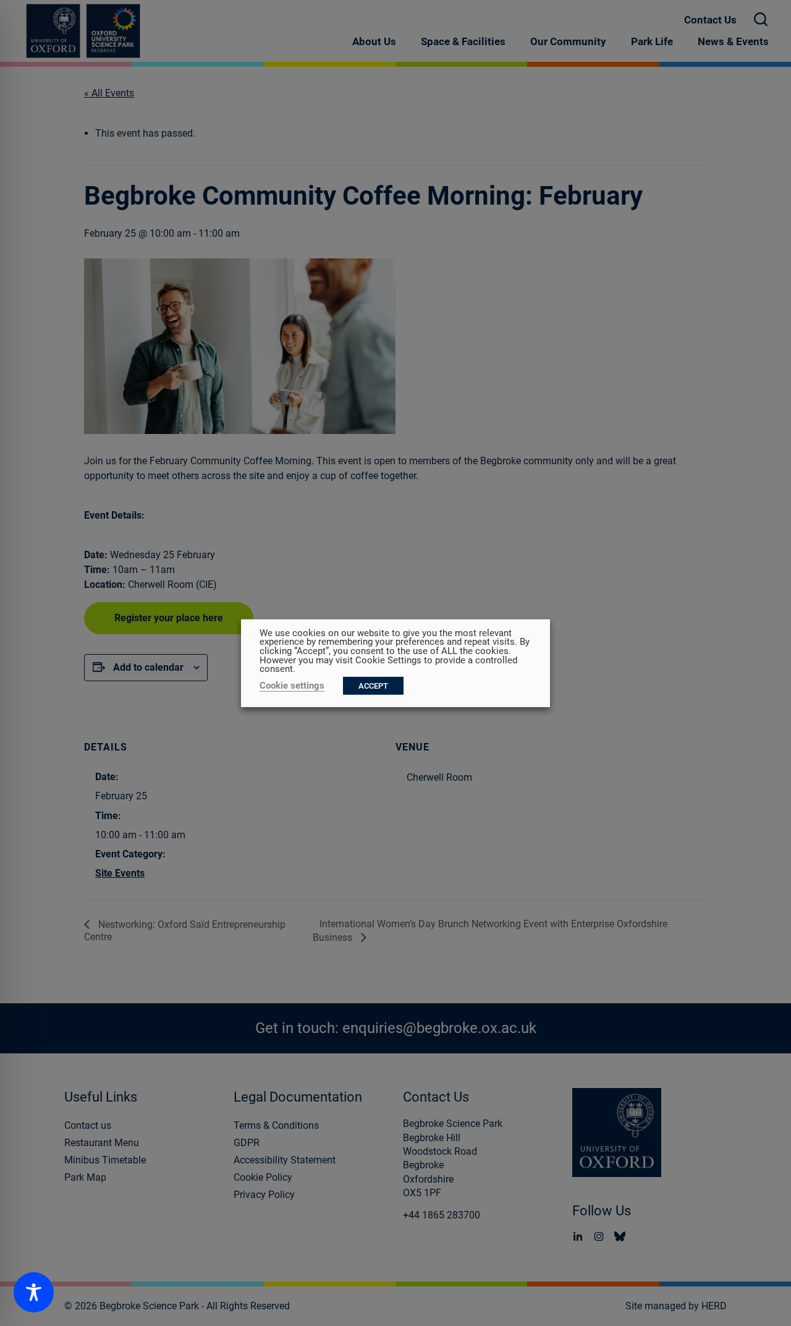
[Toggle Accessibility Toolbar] (33, 1292)
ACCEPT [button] (373, 686)
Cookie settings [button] (292, 685)
